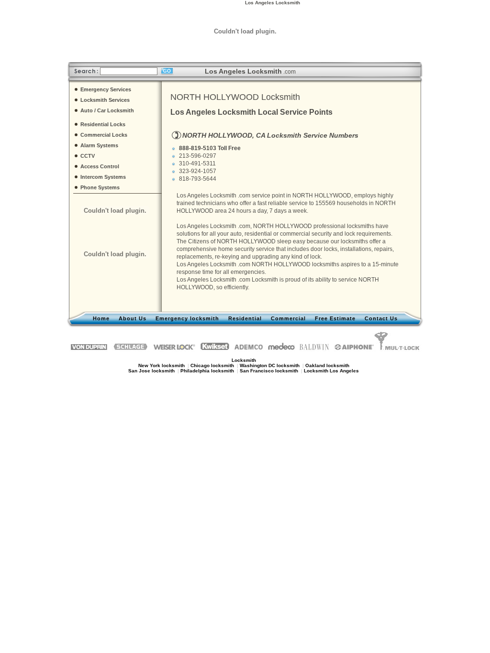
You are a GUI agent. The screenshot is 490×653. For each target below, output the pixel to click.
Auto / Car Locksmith (107, 110)
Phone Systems (100, 187)
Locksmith (265, 279)
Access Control (99, 166)
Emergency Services (105, 89)
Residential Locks (102, 124)
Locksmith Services (105, 100)
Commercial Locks (103, 135)
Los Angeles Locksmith (206, 195)
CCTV (87, 156)
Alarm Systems (99, 145)
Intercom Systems (103, 177)
